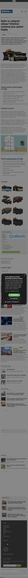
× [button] (24, 275)
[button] (14, 291)
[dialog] (14, 289)
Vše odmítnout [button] (14, 298)
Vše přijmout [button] (14, 295)
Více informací (15, 288)
